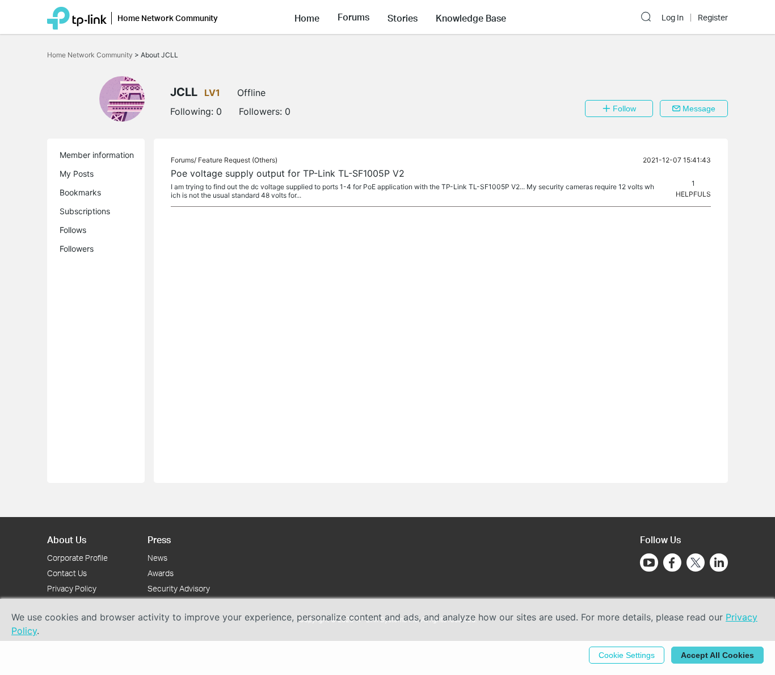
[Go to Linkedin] (719, 562)
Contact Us (67, 573)
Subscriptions (85, 211)
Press (159, 539)
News (157, 557)
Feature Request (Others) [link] (237, 160)
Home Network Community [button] (167, 18)
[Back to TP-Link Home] (77, 17)
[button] (306, 17)
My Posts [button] (77, 173)
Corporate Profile (77, 557)
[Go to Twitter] (695, 563)
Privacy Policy (71, 588)
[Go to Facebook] (672, 562)
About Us (66, 539)
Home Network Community (90, 55)
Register (713, 18)
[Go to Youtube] (649, 562)
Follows (73, 230)
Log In (673, 18)
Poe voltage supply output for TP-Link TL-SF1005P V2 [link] (288, 173)
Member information (97, 155)
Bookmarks (80, 192)
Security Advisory (179, 588)
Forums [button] (353, 17)
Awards (161, 573)
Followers (77, 248)
